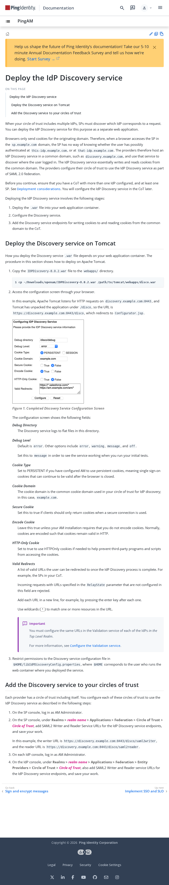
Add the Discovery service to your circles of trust (46, 113)
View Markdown (162, 34)
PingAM (25, 21)
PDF (156, 34)
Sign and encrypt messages (26, 791)
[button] (146, 8)
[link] (20, 8)
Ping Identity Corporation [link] (98, 842)
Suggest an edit (151, 34)
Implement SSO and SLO (144, 791)
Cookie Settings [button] (109, 865)
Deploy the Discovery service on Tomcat (40, 105)
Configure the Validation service (95, 645)
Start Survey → (41, 59)
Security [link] (85, 865)
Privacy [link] (67, 865)
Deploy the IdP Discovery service (33, 97)
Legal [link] (51, 865)
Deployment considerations (39, 189)
